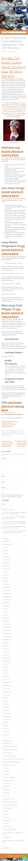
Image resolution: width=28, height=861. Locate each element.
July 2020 (5, 698)
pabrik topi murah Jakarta (9, 756)
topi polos (8, 433)
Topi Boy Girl (6, 789)
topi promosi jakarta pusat (10, 829)
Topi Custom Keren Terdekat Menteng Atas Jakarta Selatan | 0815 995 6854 (13, 527)
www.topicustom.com (12, 421)
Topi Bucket (6, 793)
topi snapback (20, 433)
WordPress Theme (13, 856)
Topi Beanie (6, 774)
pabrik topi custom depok (9, 749)
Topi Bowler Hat (7, 786)
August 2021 (6, 664)
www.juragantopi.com (7, 426)
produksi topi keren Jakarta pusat (11, 762)
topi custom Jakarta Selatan (10, 802)
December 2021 (7, 661)
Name (3, 476)
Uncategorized (7, 837)
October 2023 (6, 599)
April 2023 (5, 618)
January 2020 (6, 716)
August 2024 (6, 569)
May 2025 (5, 550)
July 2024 (5, 572)
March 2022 (6, 655)
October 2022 (6, 636)
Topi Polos (6, 823)
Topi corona (6, 796)
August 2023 (6, 606)
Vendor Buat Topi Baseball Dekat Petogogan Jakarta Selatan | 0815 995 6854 (14, 513)
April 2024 (5, 581)
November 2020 (7, 685)
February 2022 (7, 658)
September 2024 (7, 566)
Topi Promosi (6, 430)
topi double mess (16, 432)
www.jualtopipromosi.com (8, 424)
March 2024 (6, 584)
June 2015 (5, 732)
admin (14, 51)
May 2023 (5, 615)
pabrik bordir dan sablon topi (10, 746)
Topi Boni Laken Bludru (9, 777)
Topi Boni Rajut (7, 783)
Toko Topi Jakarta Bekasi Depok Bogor (14, 15)
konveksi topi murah (16, 430)
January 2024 (6, 590)
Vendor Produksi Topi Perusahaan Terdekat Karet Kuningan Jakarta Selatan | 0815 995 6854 (14, 522)
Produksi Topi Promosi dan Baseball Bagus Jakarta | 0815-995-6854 (13, 517)
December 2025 (7, 541)
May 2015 (5, 735)
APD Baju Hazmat (7, 743)
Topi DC (5, 811)
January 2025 (6, 563)
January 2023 (6, 627)
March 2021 (6, 676)
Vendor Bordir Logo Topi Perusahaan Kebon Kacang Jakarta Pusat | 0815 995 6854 (14, 531)
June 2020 (5, 701)
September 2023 (7, 602)
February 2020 (7, 713)
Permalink (9, 435)
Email (3, 482)
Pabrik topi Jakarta (7, 753)
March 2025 (6, 556)
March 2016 (6, 728)
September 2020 (7, 692)
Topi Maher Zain (7, 820)
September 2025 (7, 544)
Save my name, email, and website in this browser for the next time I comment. (12, 495)
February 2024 (7, 587)
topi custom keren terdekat (10, 805)
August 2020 (6, 695)
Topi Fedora (6, 817)
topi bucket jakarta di (14, 79)
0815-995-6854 (9, 414)
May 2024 (5, 578)
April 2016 (5, 725)
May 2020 (5, 704)
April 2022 (5, 652)
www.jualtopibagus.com (7, 423)
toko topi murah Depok (9, 765)
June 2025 (5, 547)
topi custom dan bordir (9, 799)
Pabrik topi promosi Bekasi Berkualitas (13, 759)
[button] (25, 858)
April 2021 (5, 673)
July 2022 (5, 646)
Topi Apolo (6, 768)
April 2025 (5, 553)
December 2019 (7, 719)
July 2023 (5, 609)
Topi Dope (6, 814)
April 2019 (5, 722)
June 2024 (5, 575)
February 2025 (7, 559)
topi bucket (8, 432)
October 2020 (6, 689)
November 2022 (7, 633)
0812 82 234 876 (18, 414)
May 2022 (5, 649)
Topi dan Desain (7, 808)
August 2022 (6, 642)
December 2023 (7, 593)
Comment (4, 458)
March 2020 (6, 710)
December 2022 (7, 630)
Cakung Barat (14, 103)
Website (3, 487)
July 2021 (5, 667)
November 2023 (7, 596)
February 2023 (7, 624)
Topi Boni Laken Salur (8, 780)
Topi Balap (6, 771)
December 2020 (7, 682)
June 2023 (5, 612)
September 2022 (7, 639)
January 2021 (6, 679)
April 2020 (5, 707)
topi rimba (14, 433)
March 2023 (6, 621)
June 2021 (5, 670)
